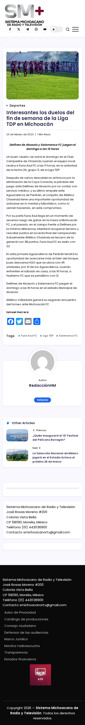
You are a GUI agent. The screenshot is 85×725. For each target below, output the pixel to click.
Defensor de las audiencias (26, 632)
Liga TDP (48, 335)
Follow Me (42, 400)
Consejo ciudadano (20, 625)
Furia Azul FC (29, 335)
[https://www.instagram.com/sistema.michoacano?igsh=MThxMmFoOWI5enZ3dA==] (36, 29)
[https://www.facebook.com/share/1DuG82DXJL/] (10, 29)
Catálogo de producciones (26, 619)
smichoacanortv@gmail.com (46, 532)
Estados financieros (20, 659)
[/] (18, 29)
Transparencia (16, 652)
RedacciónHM (42, 385)
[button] (56, 29)
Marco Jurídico (16, 639)
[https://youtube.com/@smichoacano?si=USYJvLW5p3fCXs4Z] (44, 29)
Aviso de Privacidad (20, 612)
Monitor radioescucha (22, 645)
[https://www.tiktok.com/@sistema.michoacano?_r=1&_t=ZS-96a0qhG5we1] (27, 29)
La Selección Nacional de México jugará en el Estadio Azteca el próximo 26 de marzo (55, 457)
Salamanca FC (68, 335)
